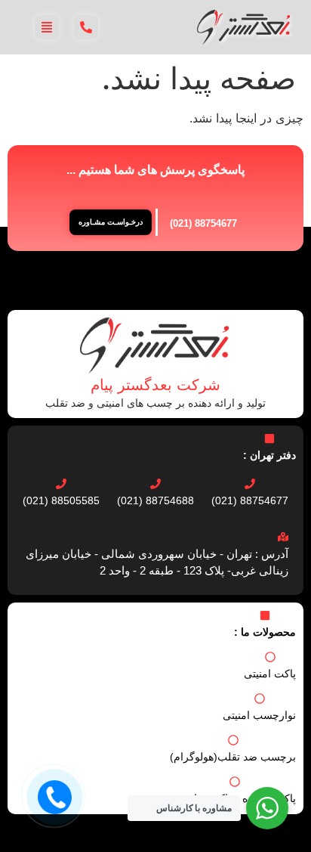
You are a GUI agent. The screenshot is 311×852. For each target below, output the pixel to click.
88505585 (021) (61, 500)
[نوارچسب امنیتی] (259, 698)
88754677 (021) (203, 223)
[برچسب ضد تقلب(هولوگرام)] (233, 740)
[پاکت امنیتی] (270, 657)
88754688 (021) (155, 500)
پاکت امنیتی (270, 674)
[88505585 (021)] (61, 484)
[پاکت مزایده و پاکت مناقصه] (234, 781)
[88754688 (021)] (155, 484)
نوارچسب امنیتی (259, 715)
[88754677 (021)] (250, 484)
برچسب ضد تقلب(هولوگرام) (233, 757)
